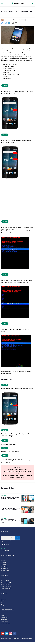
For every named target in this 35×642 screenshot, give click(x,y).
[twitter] (6, 23)
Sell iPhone (4, 561)
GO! (17, 538)
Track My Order (5, 601)
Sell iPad (3, 563)
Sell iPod (3, 564)
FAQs (2, 603)
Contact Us (4, 599)
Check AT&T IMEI (5, 585)
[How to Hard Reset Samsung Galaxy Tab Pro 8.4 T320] (27, 524)
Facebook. (21, 477)
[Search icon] (33, 3)
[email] (16, 23)
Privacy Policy (4, 621)
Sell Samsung (4, 568)
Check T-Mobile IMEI (6, 587)
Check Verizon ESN (6, 583)
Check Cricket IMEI (6, 588)
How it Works (4, 617)
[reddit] (13, 23)
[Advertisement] (17, 200)
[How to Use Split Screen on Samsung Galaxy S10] (27, 501)
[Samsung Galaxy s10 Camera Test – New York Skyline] (27, 513)
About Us (3, 615)
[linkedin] (10, 23)
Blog (2, 605)
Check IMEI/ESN (5, 581)
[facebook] (3, 23)
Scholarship (4, 619)
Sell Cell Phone (5, 570)
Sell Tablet (4, 566)
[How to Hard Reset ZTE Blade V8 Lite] (17, 43)
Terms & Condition (6, 623)
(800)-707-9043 (5, 550)
